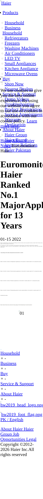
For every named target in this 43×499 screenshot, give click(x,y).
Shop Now (14, 83)
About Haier (23, 140)
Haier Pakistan (18, 150)
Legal (31, 439)
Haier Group (16, 134)
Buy (4, 373)
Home (5, 140)
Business (13, 27)
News (5, 145)
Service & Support (17, 383)
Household (14, 22)
